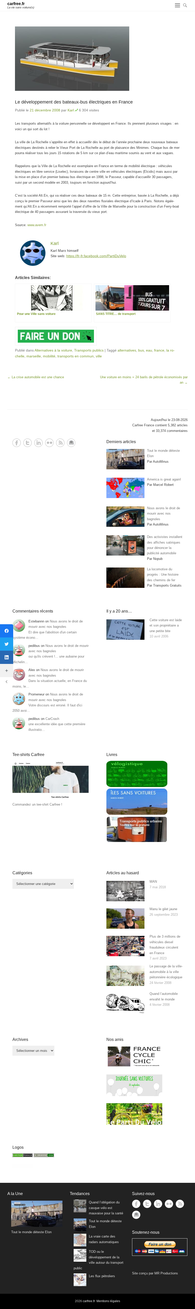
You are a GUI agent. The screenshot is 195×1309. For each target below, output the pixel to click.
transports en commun (75, 356)
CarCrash (52, 719)
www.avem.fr (36, 225)
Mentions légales (108, 1301)
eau (149, 350)
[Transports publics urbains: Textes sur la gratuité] (136, 841)
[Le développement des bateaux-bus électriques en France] (97, 58)
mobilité (49, 356)
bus (141, 350)
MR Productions (166, 1273)
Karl (71, 110)
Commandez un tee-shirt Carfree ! (37, 804)
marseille (33, 356)
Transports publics (89, 350)
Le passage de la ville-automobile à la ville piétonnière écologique (166, 971)
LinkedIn (38, 443)
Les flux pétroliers (102, 1276)
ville (99, 356)
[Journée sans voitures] (134, 1095)
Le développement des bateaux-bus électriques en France (74, 102)
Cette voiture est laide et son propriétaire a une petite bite (166, 625)
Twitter (27, 443)
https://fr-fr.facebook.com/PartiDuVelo (96, 256)
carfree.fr (16, 4)
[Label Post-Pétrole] (22, 1167)
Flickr (49, 443)
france (159, 350)
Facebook (16, 443)
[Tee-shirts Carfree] (50, 799)
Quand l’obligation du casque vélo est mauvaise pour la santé (106, 1207)
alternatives (127, 350)
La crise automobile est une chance (35, 377)
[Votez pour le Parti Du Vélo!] (134, 1124)
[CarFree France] (22, 1156)
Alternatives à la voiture (53, 350)
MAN (153, 881)
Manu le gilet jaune (163, 909)
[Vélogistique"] (136, 786)
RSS (60, 443)
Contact (71, 443)
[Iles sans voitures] (136, 814)
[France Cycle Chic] (134, 1066)
